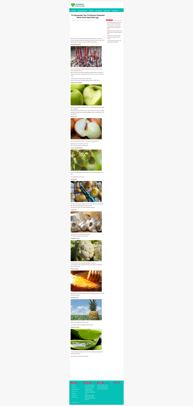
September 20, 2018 (75, 20)
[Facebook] (113, 382)
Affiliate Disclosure (75, 389)
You (90, 20)
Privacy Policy (74, 395)
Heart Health (107, 10)
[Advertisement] (88, 30)
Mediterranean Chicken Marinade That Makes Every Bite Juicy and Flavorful (113, 37)
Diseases (86, 20)
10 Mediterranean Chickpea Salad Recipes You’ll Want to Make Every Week (114, 27)
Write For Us (74, 387)
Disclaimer (74, 393)
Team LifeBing (81, 20)
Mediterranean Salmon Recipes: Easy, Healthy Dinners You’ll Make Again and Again (114, 32)
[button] (70, 8)
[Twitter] (111, 382)
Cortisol (91, 10)
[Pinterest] (115, 382)
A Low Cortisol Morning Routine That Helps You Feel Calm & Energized (89, 387)
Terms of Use (74, 391)
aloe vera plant (79, 351)
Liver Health (115, 10)
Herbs (89, 20)
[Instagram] (119, 382)
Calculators (98, 10)
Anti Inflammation (82, 10)
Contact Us (74, 385)
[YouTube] (117, 382)
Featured (73, 10)
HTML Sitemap (75, 397)
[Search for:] (114, 16)
